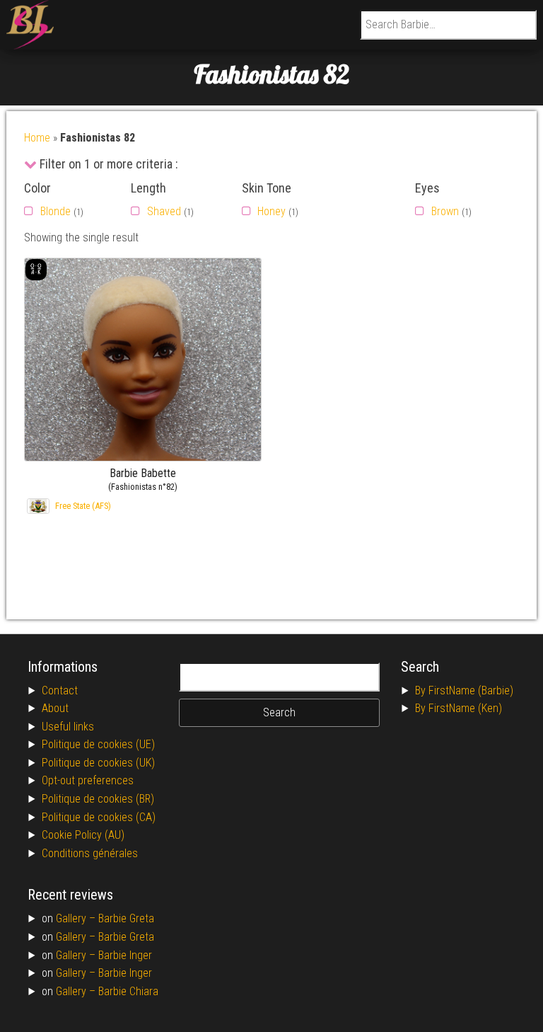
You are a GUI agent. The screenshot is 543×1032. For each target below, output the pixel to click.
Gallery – (77, 918)
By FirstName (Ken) (458, 708)
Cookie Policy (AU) (83, 835)
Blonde (55, 211)
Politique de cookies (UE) (98, 744)
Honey (271, 211)
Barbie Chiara (128, 991)
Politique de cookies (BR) (98, 798)
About (55, 708)
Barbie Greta (126, 918)
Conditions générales (90, 853)
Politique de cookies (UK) (98, 762)
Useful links (68, 726)
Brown (445, 211)
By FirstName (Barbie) (464, 690)
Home (37, 137)
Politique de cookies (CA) (99, 817)
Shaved (164, 211)
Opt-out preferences (88, 780)
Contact (60, 690)
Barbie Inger (125, 955)
